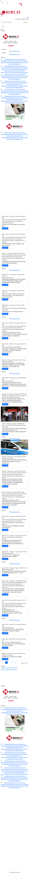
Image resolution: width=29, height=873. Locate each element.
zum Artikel (5, 228)
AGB (6, 862)
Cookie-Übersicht (18, 865)
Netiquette (9, 865)
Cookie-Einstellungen (14, 868)
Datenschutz (20, 862)
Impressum (12, 862)
